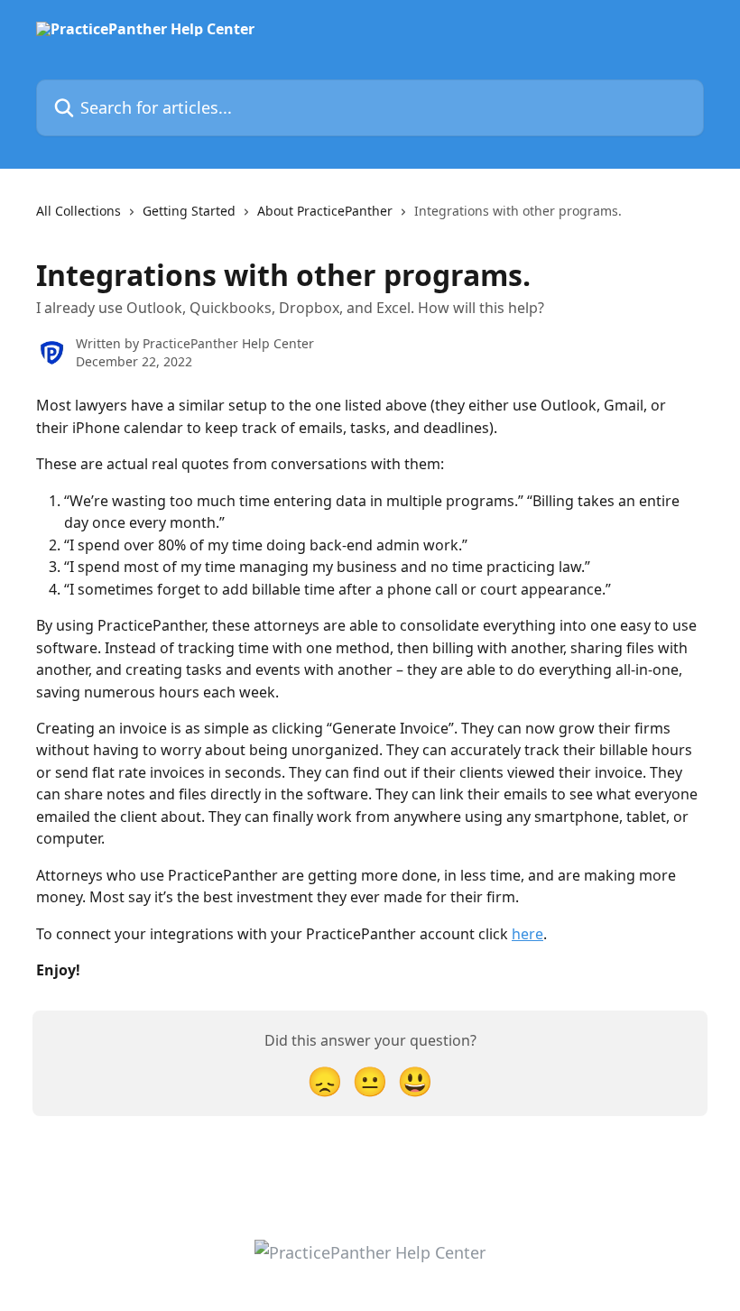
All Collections (78, 210)
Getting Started (189, 210)
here (527, 934)
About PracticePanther (325, 210)
